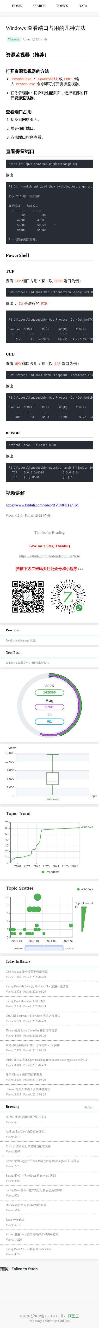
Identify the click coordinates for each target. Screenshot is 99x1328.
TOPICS (62, 6)
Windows (13, 39)
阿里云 (74, 1316)
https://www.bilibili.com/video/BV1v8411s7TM (42, 505)
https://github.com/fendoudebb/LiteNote (49, 556)
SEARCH (39, 6)
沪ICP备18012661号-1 (49, 1316)
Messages (36, 1321)
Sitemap (51, 1321)
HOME (17, 6)
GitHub (64, 1321)
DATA (83, 6)
